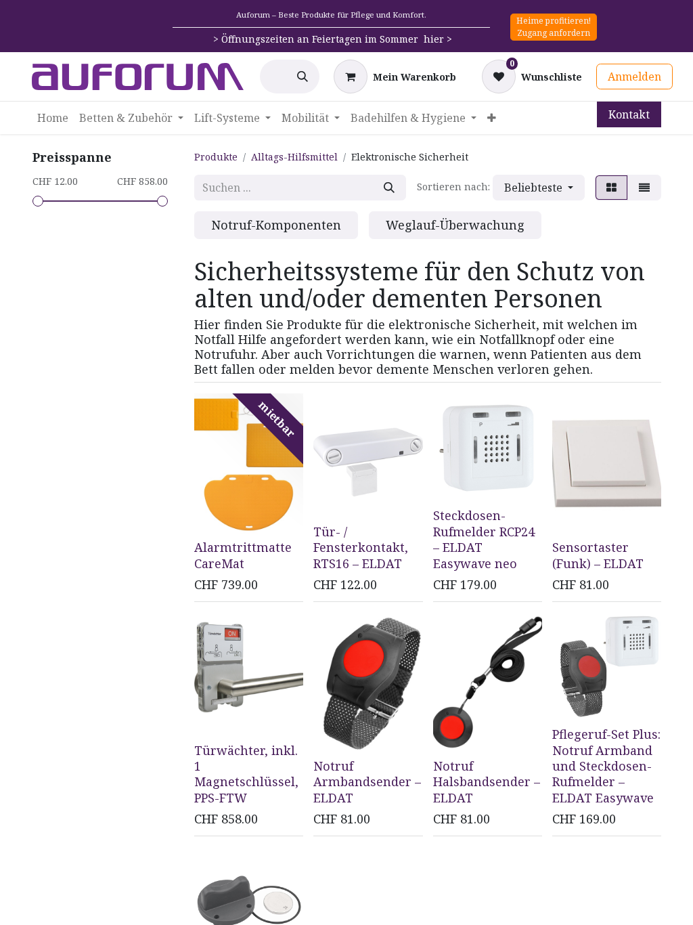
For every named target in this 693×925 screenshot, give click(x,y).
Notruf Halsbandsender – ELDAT (486, 782)
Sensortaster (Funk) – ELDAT (598, 555)
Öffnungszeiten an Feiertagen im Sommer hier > (336, 39)
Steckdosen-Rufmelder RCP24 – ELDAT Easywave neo (484, 539)
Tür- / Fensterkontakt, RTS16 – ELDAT (360, 547)
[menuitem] (53, 117)
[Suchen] (302, 76)
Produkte (216, 156)
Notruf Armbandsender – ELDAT (367, 782)
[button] (539, 187)
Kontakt (629, 114)
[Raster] (611, 187)
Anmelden (634, 76)
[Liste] (644, 187)
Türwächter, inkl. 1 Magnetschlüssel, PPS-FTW (246, 774)
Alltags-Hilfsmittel (294, 156)
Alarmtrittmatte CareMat (243, 555)
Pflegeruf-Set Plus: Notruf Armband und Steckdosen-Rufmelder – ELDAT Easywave (606, 766)
